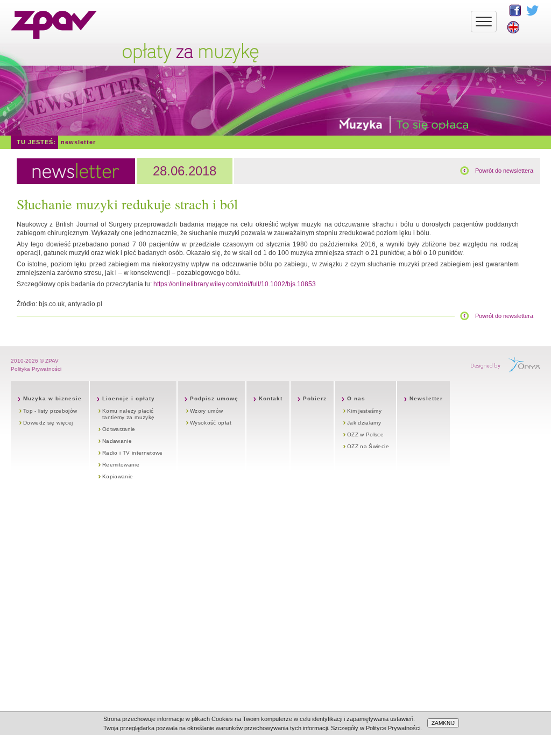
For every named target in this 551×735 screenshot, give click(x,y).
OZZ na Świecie (368, 446)
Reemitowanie (120, 465)
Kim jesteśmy (364, 411)
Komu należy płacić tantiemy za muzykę (128, 414)
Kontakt (270, 398)
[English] (513, 27)
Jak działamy (364, 423)
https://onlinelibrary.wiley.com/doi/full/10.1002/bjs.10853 (234, 284)
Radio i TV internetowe (132, 453)
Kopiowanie (117, 476)
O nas (356, 398)
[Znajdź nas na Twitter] (532, 10)
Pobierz (315, 398)
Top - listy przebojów (50, 411)
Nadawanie (117, 441)
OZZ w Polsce (365, 434)
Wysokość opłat (210, 423)
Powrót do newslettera (504, 170)
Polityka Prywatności (36, 369)
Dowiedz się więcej (48, 423)
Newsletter (78, 142)
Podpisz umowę (214, 398)
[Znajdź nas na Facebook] (515, 10)
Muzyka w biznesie (52, 398)
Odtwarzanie (119, 429)
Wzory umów (206, 411)
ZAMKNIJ (443, 723)
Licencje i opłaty (128, 398)
